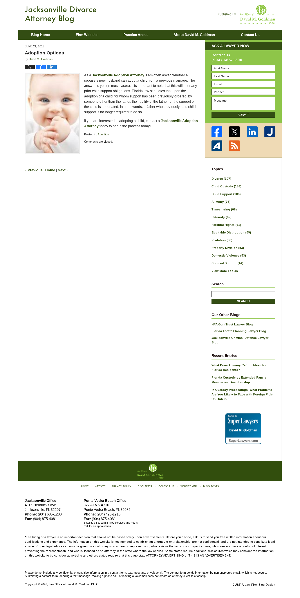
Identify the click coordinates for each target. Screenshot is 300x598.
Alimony (220, 201)
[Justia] (270, 131)
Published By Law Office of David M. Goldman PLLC (246, 14)
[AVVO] (217, 145)
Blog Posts (211, 486)
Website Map (189, 486)
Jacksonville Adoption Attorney (118, 75)
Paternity (221, 217)
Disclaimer (145, 486)
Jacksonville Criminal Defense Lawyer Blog (239, 340)
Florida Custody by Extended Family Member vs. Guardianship (238, 380)
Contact (250, 35)
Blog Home (40, 35)
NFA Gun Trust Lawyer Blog (232, 324)
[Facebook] (217, 131)
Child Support (226, 194)
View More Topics (224, 271)
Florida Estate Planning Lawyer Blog (238, 331)
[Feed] (235, 145)
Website (100, 486)
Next (63, 170)
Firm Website (87, 35)
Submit (243, 115)
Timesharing (224, 209)
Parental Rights (226, 224)
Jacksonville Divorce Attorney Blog (60, 14)
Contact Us (166, 486)
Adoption (103, 134)
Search (243, 301)
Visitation (221, 240)
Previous (34, 170)
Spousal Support (227, 263)
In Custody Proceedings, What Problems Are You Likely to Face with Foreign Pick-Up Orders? (242, 394)
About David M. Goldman (194, 35)
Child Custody (226, 186)
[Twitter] (235, 131)
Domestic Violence (228, 255)
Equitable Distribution (231, 232)
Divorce (221, 178)
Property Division (227, 248)
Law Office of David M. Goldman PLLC (73, 584)
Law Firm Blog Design (254, 584)
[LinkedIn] (252, 131)
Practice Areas (135, 35)
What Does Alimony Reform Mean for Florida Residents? (238, 367)
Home (50, 170)
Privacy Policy (121, 486)
